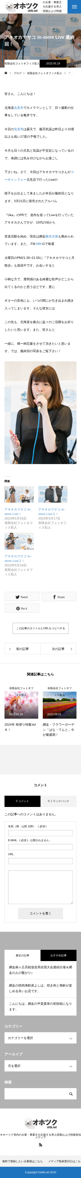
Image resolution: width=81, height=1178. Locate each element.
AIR (38, 244)
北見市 (18, 107)
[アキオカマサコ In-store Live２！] (19, 541)
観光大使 (51, 236)
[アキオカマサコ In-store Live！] (19, 494)
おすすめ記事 (58, 955)
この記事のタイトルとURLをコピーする (40, 628)
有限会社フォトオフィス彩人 (22, 63)
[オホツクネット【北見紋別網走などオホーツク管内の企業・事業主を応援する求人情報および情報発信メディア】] (21, 6)
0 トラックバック (58, 801)
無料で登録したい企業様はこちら (22, 1161)
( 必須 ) (27, 826)
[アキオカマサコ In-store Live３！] (53, 494)
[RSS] (40, 1144)
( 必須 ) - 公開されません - (29, 840)
